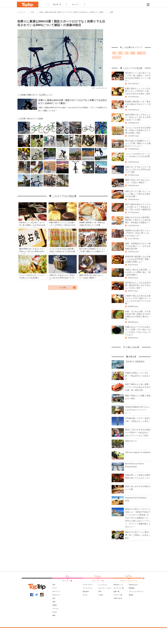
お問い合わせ (117, 598)
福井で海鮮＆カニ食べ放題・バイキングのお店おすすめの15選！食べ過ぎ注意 (137, 387)
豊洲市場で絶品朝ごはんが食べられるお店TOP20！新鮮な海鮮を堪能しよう (137, 259)
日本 (32, 12)
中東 (53, 602)
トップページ (21, 12)
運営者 (131, 595)
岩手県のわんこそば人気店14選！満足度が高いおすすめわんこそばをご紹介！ (138, 285)
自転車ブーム (141, 53)
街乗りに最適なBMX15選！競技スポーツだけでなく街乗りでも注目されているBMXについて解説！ (72, 12)
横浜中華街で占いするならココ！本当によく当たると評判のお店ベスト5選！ (137, 117)
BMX (114, 53)
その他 (100, 595)
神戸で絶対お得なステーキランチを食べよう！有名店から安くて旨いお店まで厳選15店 (138, 207)
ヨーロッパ (56, 591)
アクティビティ (88, 585)
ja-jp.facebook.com (101, 88)
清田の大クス (131, 441)
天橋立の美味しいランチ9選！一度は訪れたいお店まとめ (137, 376)
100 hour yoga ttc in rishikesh (137, 452)
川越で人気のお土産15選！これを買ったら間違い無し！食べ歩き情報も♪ (138, 272)
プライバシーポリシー (136, 591)
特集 (53, 615)
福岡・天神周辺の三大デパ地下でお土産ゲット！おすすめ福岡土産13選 (137, 246)
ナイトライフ (87, 588)
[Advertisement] (131, 31)
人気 (126, 53)
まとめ (54, 612)
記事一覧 (58, 4)
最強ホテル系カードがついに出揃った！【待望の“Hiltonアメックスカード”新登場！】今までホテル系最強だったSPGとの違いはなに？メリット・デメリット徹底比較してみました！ (138, 518)
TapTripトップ (118, 585)
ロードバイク (116, 57)
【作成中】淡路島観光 (135, 361)
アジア (54, 588)
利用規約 (132, 588)
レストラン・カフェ (104, 588)
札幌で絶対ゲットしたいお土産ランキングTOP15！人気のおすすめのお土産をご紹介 (137, 91)
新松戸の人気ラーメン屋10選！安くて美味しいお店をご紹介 (137, 535)
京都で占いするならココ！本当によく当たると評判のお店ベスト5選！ (137, 169)
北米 (53, 598)
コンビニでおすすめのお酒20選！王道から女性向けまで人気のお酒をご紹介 (138, 130)
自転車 (133, 53)
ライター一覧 (117, 595)
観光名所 (86, 591)
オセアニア (56, 595)
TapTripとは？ (133, 585)
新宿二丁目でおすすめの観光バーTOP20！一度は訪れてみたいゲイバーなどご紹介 (137, 433)
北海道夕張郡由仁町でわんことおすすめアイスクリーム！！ (137, 410)
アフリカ (55, 608)
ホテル (85, 595)
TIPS (99, 591)
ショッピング (102, 585)
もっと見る (62, 287)
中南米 (54, 605)
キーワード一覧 (118, 588)
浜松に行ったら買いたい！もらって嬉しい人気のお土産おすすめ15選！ (137, 193)
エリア (76, 4)
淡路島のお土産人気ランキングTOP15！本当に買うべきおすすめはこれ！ (137, 233)
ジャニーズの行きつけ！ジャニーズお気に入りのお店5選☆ (137, 156)
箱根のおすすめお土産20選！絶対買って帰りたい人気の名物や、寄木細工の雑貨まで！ (138, 220)
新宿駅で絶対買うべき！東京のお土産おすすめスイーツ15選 (138, 104)
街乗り (120, 53)
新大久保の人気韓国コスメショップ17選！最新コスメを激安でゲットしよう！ (138, 143)
